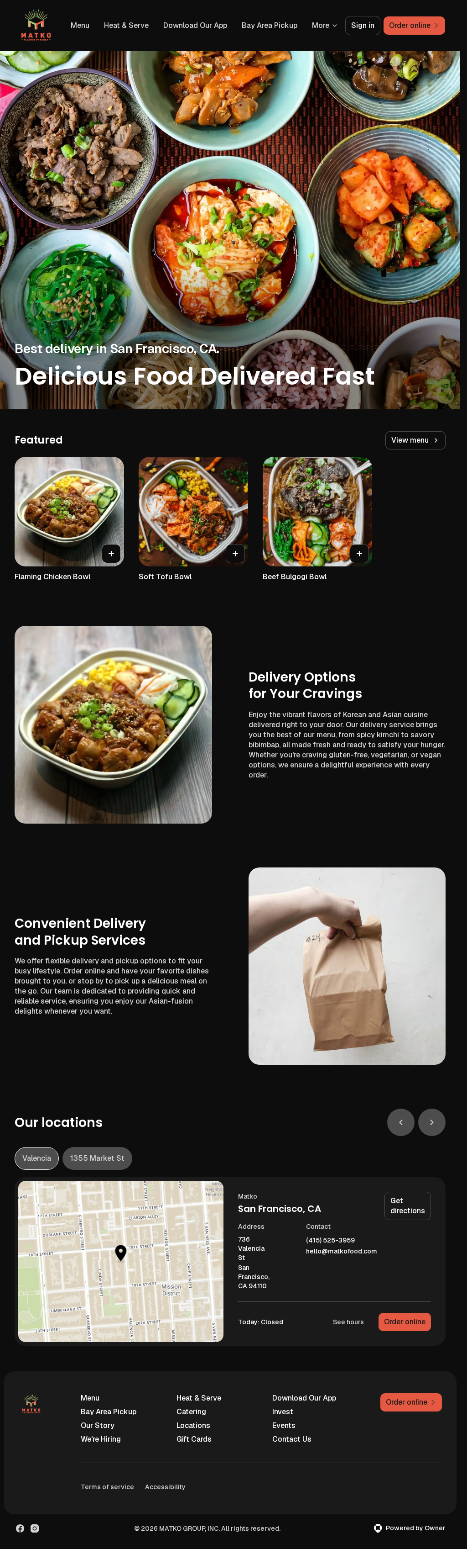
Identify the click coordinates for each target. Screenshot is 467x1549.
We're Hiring (101, 1439)
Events (284, 1425)
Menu (80, 25)
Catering (191, 1412)
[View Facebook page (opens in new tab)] (20, 1528)
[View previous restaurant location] (401, 1122)
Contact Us (291, 1439)
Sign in (362, 25)
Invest (282, 1412)
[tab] (37, 1158)
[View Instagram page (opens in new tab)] (34, 1528)
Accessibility (165, 1487)
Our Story (97, 1425)
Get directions (407, 1206)
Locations (193, 1425)
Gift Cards (194, 1439)
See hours (348, 1322)
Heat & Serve (126, 25)
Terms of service (107, 1487)
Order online (404, 1322)
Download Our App (195, 25)
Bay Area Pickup (269, 25)
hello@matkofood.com (341, 1251)
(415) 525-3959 (330, 1240)
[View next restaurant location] (432, 1122)
